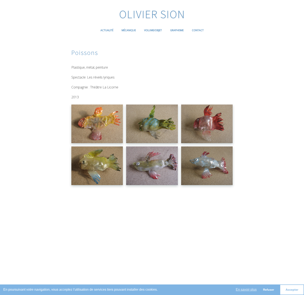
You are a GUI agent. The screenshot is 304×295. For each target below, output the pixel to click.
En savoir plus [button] (246, 289)
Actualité (107, 30)
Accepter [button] (292, 289)
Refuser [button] (268, 289)
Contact (198, 30)
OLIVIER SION (152, 14)
